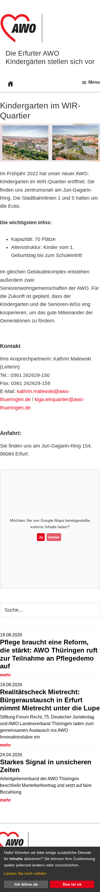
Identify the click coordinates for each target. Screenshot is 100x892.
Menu (94, 82)
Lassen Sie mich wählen (25, 873)
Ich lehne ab (26, 884)
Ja (41, 537)
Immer (53, 537)
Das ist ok (72, 884)
